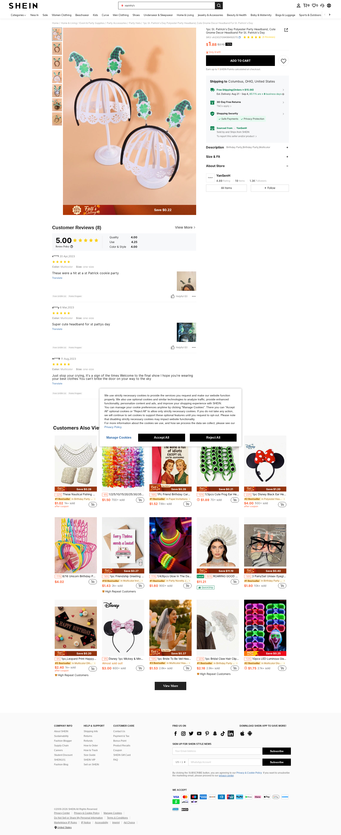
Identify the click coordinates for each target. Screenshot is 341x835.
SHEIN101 (60, 759)
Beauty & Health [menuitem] (237, 15)
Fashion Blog (61, 764)
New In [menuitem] (34, 15)
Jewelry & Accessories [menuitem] (210, 15)
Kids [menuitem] (95, 15)
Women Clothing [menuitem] (61, 15)
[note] (76, 489)
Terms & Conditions (117, 817)
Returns (88, 736)
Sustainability (61, 736)
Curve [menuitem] (105, 15)
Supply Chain (61, 745)
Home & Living (69, 23)
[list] (204, 733)
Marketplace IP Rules (65, 822)
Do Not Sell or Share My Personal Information (78, 817)
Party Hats (135, 23)
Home (55, 23)
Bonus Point (119, 740)
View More (170, 686)
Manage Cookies (113, 813)
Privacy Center (62, 813)
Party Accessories (117, 23)
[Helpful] (172, 296)
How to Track (91, 750)
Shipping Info (91, 731)
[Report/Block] (193, 296)
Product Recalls (121, 745)
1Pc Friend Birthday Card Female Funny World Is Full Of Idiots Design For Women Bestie (171, 494)
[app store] (242, 735)
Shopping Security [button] (227, 113)
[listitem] (75, 473)
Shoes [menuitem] (136, 15)
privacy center (226, 775)
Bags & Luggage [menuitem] (285, 15)
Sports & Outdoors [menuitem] (310, 15)
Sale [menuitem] (45, 15)
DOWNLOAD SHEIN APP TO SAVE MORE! (263, 726)
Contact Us (119, 731)
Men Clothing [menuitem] (121, 15)
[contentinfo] (231, 799)
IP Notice (86, 822)
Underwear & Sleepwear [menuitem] (158, 15)
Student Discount (63, 755)
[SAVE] (283, 60)
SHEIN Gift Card (122, 755)
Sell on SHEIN (91, 764)
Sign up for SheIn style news (191, 744)
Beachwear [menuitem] (82, 15)
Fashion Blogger (63, 740)
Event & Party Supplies (91, 23)
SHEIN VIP (89, 759)
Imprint (116, 822)
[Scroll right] (329, 15)
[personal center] (298, 5)
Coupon (117, 750)
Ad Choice (129, 822)
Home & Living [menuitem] (185, 15)
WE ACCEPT (179, 790)
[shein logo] (23, 5)
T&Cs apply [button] (223, 105)
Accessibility (101, 822)
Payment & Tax (121, 736)
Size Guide (90, 755)
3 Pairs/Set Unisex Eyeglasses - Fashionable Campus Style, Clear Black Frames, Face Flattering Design (265, 576)
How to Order (91, 745)
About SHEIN (61, 731)
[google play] (250, 735)
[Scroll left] (324, 15)
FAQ (115, 759)
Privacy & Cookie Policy (249, 772)
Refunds (88, 740)
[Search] (219, 5)
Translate (57, 278)
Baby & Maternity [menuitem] (261, 15)
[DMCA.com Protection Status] (184, 809)
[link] (306, 5)
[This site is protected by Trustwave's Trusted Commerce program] (175, 809)
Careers (58, 750)
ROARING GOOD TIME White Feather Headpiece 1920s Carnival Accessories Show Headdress (218, 576)
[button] (322, 5)
